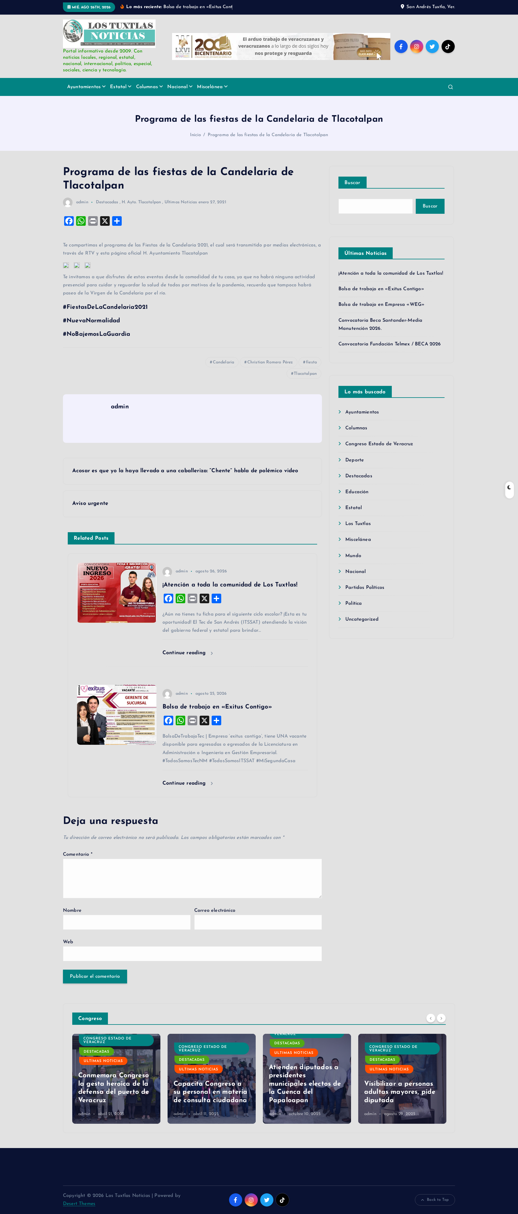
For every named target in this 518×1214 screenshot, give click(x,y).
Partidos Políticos (364, 587)
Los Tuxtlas (358, 523)
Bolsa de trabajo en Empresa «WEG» (381, 304)
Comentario (77, 854)
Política (353, 603)
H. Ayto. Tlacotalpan (141, 202)
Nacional (177, 87)
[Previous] (430, 1017)
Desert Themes (79, 1203)
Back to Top (438, 1200)
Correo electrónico (214, 910)
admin (82, 202)
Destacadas (107, 202)
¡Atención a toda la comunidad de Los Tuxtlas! (390, 273)
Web (68, 942)
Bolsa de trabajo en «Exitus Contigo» (381, 289)
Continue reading (185, 652)
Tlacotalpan (305, 373)
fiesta (311, 362)
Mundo (353, 555)
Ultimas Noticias (181, 202)
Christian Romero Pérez (270, 362)
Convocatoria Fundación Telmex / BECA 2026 (389, 344)
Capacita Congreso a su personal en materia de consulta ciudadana (115, 1092)
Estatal (118, 87)
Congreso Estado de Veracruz (379, 444)
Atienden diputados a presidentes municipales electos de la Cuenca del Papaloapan (210, 1084)
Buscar (352, 182)
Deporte (354, 460)
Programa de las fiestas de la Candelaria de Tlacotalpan (268, 135)
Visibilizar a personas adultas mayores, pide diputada (304, 1092)
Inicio (195, 135)
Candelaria (223, 362)
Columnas (147, 87)
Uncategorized (362, 619)
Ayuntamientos (84, 87)
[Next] (441, 1017)
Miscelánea (210, 87)
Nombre (72, 910)
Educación (356, 492)
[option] (116, 1079)
